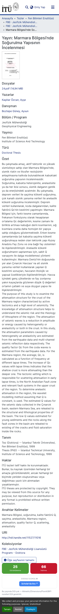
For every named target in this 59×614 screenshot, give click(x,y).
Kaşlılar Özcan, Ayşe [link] (14, 99)
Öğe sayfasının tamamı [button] (20, 560)
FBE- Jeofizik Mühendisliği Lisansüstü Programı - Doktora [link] (21, 26)
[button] (10, 7)
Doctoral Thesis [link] (11, 152)
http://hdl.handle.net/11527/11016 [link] (21, 537)
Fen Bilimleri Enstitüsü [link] (41, 18)
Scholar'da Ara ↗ (29, 583)
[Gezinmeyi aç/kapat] (52, 7)
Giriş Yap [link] (39, 7)
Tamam (7, 609)
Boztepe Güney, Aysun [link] (15, 111)
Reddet (18, 609)
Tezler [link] (20, 18)
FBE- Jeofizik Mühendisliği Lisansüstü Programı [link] (21, 22)
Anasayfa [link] (7, 18)
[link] (29, 88)
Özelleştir (30, 609)
